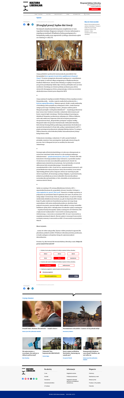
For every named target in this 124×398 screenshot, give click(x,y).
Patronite (91, 386)
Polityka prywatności (72, 376)
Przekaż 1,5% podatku (95, 382)
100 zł (73, 253)
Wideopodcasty (58, 14)
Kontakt (46, 376)
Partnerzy (91, 373)
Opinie (67, 14)
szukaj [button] (88, 14)
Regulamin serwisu (71, 373)
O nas (45, 373)
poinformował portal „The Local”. (58, 156)
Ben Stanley (25, 358)
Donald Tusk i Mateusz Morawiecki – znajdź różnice (39, 328)
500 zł (45, 253)
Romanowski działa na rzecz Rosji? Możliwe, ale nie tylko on (91, 353)
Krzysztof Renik (67, 358)
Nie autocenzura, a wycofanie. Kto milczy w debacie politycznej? (30, 353)
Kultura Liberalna (32, 6)
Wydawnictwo (76, 14)
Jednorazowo (66, 265)
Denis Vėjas (46, 356)
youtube (26, 379)
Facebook (24, 24)
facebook (23, 379)
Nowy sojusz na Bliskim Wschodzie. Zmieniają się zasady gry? (71, 353)
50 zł (45, 258)
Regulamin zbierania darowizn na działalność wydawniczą (73, 381)
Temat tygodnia (38, 14)
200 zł (59, 253)
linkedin (34, 379)
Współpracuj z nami (94, 376)
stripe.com (73, 276)
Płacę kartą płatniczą (50, 276)
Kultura (48, 14)
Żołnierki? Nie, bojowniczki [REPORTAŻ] (51, 352)
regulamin (50, 272)
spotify (36, 379)
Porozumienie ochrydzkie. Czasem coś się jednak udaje (81, 328)
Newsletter (47, 379)
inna (73, 258)
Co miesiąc (48, 265)
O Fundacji (47, 386)
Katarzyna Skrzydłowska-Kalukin (31, 331)
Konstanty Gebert (68, 331)
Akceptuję (48, 272)
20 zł (59, 258)
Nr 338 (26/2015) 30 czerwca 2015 (45, 21)
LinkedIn (33, 24)
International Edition (49, 382)
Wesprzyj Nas (92, 379)
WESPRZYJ (95, 9)
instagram (28, 379)
